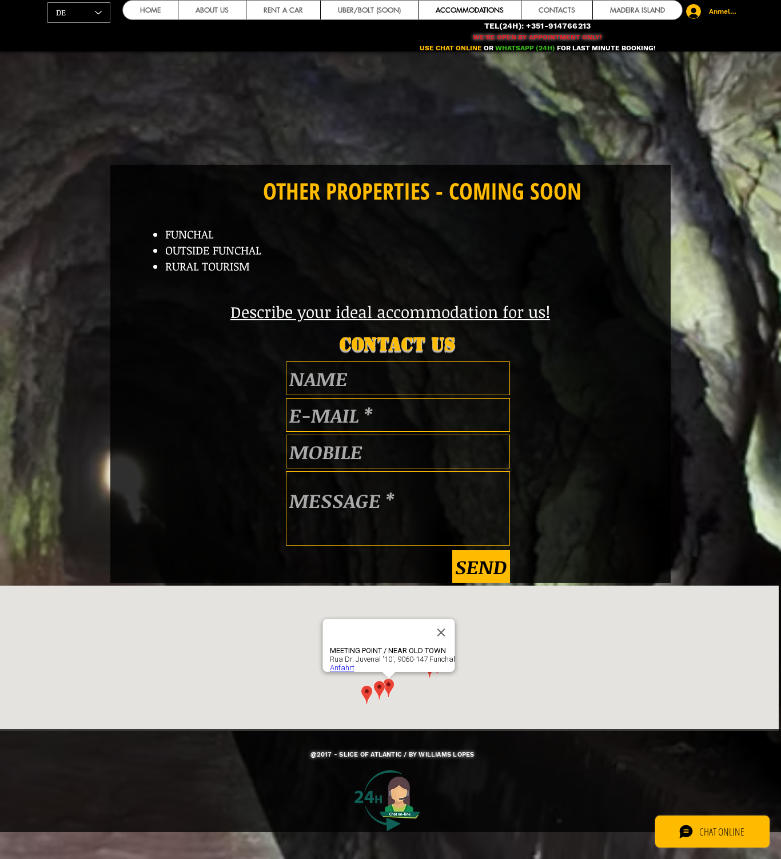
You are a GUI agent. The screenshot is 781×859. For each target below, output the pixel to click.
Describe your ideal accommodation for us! (390, 312)
